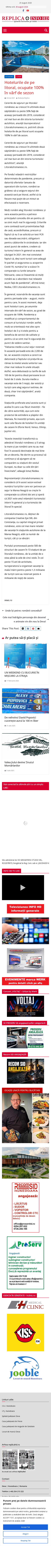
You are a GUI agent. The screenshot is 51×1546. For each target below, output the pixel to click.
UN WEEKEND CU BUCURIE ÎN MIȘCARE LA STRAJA (21, 674)
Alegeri (25, 1534)
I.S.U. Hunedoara (8, 1406)
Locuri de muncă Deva (11, 1431)
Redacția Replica (23, 98)
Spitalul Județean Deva (11, 1416)
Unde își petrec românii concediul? (23, 610)
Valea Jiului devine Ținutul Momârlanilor (19, 764)
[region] (25, 1521)
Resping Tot (25, 1540)
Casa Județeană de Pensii (12, 1421)
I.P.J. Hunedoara (8, 1411)
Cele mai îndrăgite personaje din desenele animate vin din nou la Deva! (24, 619)
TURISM (18, 77)
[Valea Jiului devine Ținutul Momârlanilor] (25, 735)
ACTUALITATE (9, 77)
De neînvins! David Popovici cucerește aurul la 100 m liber (21, 719)
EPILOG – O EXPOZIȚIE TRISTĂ (28, 7)
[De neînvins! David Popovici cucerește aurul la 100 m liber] (25, 690)
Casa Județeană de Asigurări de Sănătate (18, 1426)
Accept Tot (25, 1527)
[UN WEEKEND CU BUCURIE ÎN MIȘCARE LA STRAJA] (25, 645)
